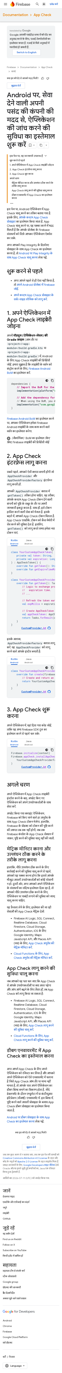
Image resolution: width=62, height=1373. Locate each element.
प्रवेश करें (54, 4)
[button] (31, 440)
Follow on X (9, 1244)
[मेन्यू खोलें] (5, 4)
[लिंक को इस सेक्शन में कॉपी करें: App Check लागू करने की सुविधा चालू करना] (41, 974)
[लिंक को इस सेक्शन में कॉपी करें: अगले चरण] (33, 785)
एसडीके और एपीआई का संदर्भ (16, 1202)
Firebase (11, 67)
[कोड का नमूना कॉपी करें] (52, 380)
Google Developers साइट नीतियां (39, 1165)
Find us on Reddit (12, 1239)
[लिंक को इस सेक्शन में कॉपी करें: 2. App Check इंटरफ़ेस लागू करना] (50, 463)
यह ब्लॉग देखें (8, 1233)
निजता (12, 1356)
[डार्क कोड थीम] (47, 380)
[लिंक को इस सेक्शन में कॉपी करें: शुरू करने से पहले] (46, 272)
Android (7, 1320)
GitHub (7, 1218)
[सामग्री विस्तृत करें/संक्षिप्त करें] (46, 156)
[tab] (14, 542)
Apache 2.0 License (27, 1161)
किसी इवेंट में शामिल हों (13, 1255)
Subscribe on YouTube (14, 1250)
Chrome (7, 1326)
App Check (42, 15)
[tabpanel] (31, 590)
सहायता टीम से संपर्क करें (14, 1270)
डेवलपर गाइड (9, 1196)
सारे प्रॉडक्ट (7, 1342)
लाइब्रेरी (6, 1213)
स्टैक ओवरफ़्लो (9, 1276)
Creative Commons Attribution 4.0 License (25, 1158)
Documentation (15, 15)
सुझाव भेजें (16, 85)
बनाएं (13, 71)
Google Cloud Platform (15, 1337)
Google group (10, 1281)
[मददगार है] (42, 78)
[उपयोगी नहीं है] (47, 78)
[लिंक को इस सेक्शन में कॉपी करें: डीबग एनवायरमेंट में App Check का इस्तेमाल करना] (10, 1062)
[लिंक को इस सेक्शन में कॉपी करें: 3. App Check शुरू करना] (21, 716)
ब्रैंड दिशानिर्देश (9, 1292)
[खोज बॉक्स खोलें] (37, 4)
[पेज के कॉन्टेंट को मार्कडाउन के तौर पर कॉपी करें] (41, 145)
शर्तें (4, 1356)
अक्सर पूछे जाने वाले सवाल (14, 1298)
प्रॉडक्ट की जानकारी (12, 1287)
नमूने (5, 1207)
